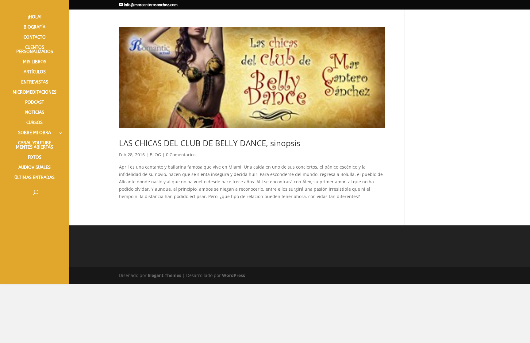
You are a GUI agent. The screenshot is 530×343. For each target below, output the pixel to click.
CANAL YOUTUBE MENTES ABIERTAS (34, 145)
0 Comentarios (181, 155)
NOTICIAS (34, 113)
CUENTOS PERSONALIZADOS (34, 49)
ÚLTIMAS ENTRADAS (34, 178)
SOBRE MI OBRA (34, 133)
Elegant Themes (164, 275)
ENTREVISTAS (34, 82)
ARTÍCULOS (35, 72)
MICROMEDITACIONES (34, 92)
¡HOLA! (34, 17)
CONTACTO (35, 37)
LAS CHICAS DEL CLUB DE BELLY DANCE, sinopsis (209, 143)
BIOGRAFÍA (34, 27)
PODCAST (34, 102)
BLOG (155, 155)
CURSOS (34, 123)
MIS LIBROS (34, 62)
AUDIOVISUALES (34, 168)
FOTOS (34, 157)
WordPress (233, 275)
